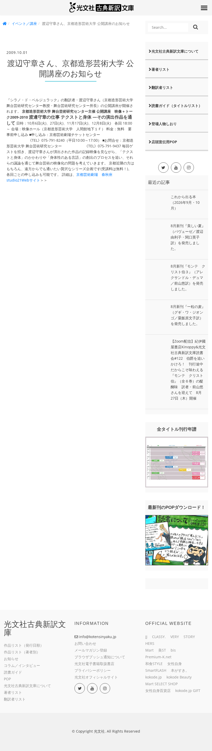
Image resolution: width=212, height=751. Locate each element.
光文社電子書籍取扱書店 (94, 663)
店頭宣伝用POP (164, 141)
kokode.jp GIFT (187, 690)
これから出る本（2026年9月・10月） (185, 202)
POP (7, 678)
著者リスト (161, 69)
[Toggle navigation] (204, 8)
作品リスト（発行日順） (24, 645)
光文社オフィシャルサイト (96, 677)
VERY (174, 636)
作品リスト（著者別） (22, 651)
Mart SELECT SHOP (161, 683)
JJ (146, 636)
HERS (149, 643)
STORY (189, 636)
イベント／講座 (24, 23)
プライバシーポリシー (92, 670)
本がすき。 (180, 670)
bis (173, 650)
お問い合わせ (85, 643)
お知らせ (11, 658)
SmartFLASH (155, 670)
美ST (162, 650)
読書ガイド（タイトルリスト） (177, 105)
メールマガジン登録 (90, 650)
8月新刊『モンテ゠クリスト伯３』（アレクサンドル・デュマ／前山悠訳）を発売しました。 (188, 277)
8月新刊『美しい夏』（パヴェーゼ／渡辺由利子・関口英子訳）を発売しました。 (188, 237)
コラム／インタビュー (22, 665)
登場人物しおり (164, 123)
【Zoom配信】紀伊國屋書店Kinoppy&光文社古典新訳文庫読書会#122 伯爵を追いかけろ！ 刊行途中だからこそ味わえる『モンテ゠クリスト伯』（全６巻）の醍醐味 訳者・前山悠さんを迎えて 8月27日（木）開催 (188, 370)
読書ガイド (13, 672)
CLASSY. (159, 636)
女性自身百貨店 (158, 690)
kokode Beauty (179, 677)
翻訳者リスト (162, 87)
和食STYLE (154, 663)
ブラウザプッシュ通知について (99, 656)
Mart (149, 650)
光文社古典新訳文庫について (175, 51)
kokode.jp (153, 677)
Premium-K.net (158, 656)
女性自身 (174, 663)
